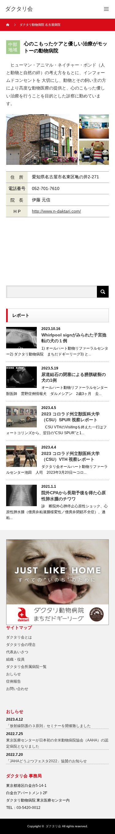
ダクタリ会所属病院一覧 (26, 667)
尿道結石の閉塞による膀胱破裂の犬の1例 (73, 377)
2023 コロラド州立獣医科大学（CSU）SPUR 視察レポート (70, 416)
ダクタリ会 (53, 826)
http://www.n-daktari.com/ (56, 211)
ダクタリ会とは (19, 637)
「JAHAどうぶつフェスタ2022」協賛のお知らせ (46, 761)
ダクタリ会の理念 (21, 645)
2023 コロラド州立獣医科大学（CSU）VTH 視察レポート (70, 456)
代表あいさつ (17, 652)
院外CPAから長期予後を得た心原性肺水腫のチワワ (73, 495)
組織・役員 (15, 659)
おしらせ (13, 674)
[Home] (8, 24)
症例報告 (13, 681)
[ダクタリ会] (19, 9)
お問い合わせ (17, 689)
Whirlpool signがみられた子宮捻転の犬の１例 (73, 337)
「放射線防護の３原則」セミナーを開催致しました (48, 726)
